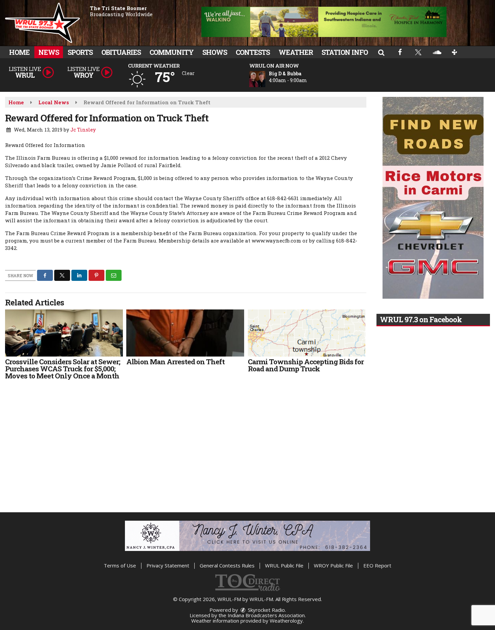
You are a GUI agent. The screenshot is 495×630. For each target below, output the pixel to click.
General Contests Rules (227, 565)
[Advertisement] (324, 22)
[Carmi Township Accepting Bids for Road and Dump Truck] (307, 333)
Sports (80, 52)
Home (19, 52)
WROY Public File (333, 565)
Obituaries (121, 52)
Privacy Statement (167, 565)
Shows (214, 52)
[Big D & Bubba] (265, 79)
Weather (295, 52)
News (48, 52)
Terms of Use (120, 565)
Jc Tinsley (83, 129)
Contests (253, 52)
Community (172, 52)
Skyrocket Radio (265, 609)
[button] (381, 52)
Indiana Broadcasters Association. (267, 615)
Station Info (345, 52)
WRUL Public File (284, 565)
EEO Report (377, 565)
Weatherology (286, 620)
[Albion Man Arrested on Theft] (185, 333)
